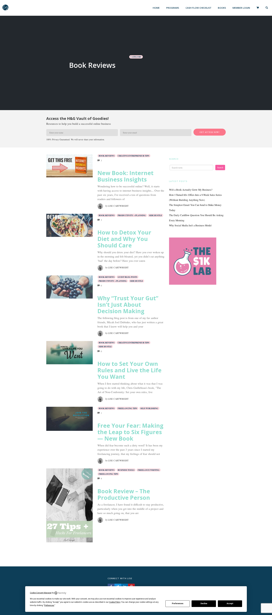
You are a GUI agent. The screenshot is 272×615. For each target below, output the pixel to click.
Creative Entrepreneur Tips (133, 155)
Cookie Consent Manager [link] (40, 593)
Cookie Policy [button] (114, 602)
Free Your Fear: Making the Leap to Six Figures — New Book (130, 432)
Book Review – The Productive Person (123, 494)
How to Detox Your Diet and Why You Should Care (124, 239)
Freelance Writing (148, 470)
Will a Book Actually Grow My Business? (190, 189)
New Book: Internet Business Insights (125, 176)
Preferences (177, 603)
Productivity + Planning (132, 215)
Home (156, 7)
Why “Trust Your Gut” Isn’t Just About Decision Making (127, 304)
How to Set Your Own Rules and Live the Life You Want (129, 370)
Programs (172, 7)
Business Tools (126, 470)
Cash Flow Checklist (198, 7)
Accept (230, 603)
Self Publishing (149, 408)
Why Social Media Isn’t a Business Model (190, 225)
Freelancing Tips (127, 408)
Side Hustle (155, 215)
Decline (204, 603)
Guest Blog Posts (127, 277)
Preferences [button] (49, 605)
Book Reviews (106, 155)
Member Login (241, 7)
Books (222, 7)
